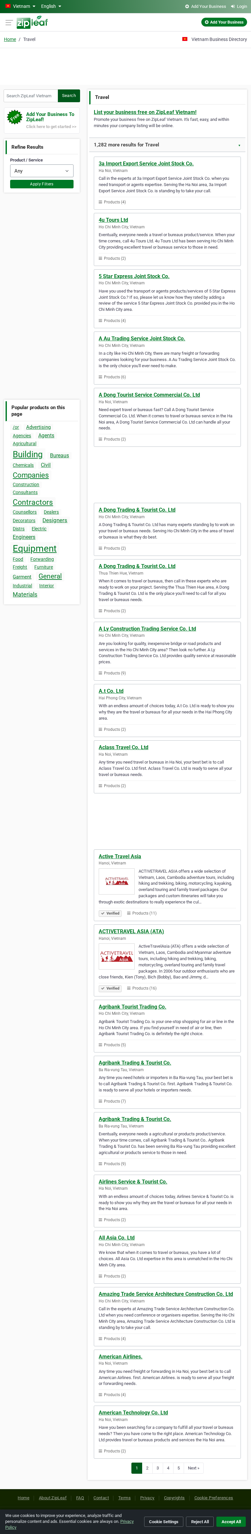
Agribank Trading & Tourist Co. (135, 1063)
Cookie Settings (163, 1521)
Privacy (147, 1497)
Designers (54, 520)
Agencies (22, 435)
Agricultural (24, 443)
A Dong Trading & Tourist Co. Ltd (137, 510)
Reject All (200, 1521)
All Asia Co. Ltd (117, 1238)
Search (69, 95)
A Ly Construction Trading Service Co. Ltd (147, 629)
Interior (46, 585)
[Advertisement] (125, 65)
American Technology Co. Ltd (133, 1413)
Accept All (231, 1521)
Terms (124, 1497)
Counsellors (25, 512)
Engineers (24, 537)
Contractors (33, 502)
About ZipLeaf (53, 1497)
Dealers (51, 512)
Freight (20, 567)
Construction (26, 484)
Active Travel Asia (120, 856)
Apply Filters (42, 184)
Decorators (24, 520)
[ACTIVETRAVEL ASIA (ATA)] (119, 957)
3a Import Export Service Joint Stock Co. (146, 164)
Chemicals (23, 465)
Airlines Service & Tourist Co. (133, 1182)
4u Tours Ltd (113, 220)
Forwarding (42, 559)
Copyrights (174, 1497)
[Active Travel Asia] (119, 882)
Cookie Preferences (213, 1497)
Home (10, 39)
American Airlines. (120, 1357)
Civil (46, 465)
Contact (101, 1497)
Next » (193, 1468)
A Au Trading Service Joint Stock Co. (142, 338)
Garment (22, 577)
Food (18, 559)
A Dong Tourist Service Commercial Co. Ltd (149, 395)
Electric (39, 528)
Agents (46, 435)
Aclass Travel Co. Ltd (123, 747)
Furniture (43, 567)
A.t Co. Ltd (111, 691)
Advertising (38, 427)
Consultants (25, 492)
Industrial (22, 585)
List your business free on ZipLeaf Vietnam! (145, 112)
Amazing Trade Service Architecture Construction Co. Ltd (166, 1294)
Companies (31, 475)
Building (28, 454)
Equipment (35, 548)
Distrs (19, 528)
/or (16, 427)
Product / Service (26, 160)
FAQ (80, 1497)
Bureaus (59, 455)
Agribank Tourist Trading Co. (132, 1007)
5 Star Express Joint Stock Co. (134, 276)
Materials (25, 594)
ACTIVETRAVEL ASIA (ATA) (131, 931)
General (50, 576)
